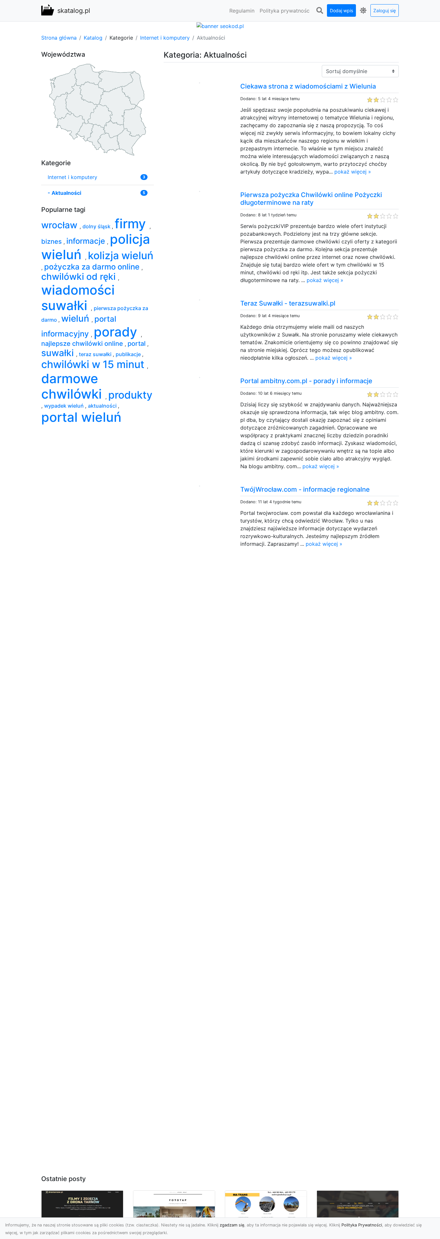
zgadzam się (232, 1225)
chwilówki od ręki (79, 276)
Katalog (93, 37)
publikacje (129, 354)
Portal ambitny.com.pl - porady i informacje (306, 381)
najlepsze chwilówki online (83, 343)
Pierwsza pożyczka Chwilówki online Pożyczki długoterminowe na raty (311, 198)
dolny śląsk (97, 226)
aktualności (103, 405)
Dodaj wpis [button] (341, 10)
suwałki (58, 352)
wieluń (76, 318)
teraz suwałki (96, 354)
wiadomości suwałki (78, 297)
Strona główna (59, 37)
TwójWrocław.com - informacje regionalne (305, 489)
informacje (86, 241)
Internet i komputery (165, 37)
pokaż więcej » (352, 171)
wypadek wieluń (64, 405)
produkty (130, 395)
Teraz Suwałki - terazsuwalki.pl (287, 303)
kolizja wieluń (120, 255)
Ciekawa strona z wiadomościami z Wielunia (308, 86)
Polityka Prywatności (361, 1225)
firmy (132, 224)
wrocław (60, 225)
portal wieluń (81, 417)
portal (137, 343)
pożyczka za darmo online (92, 266)
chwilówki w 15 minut (94, 364)
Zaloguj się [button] (384, 10)
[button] (319, 10)
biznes (52, 241)
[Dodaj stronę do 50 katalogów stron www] (220, 25)
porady (117, 332)
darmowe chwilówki (73, 386)
